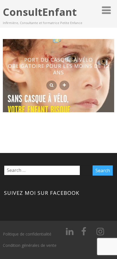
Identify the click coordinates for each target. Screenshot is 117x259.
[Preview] (51, 85)
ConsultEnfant (40, 12)
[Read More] (64, 85)
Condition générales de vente (30, 245)
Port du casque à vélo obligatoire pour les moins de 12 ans (58, 66)
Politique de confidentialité (27, 234)
